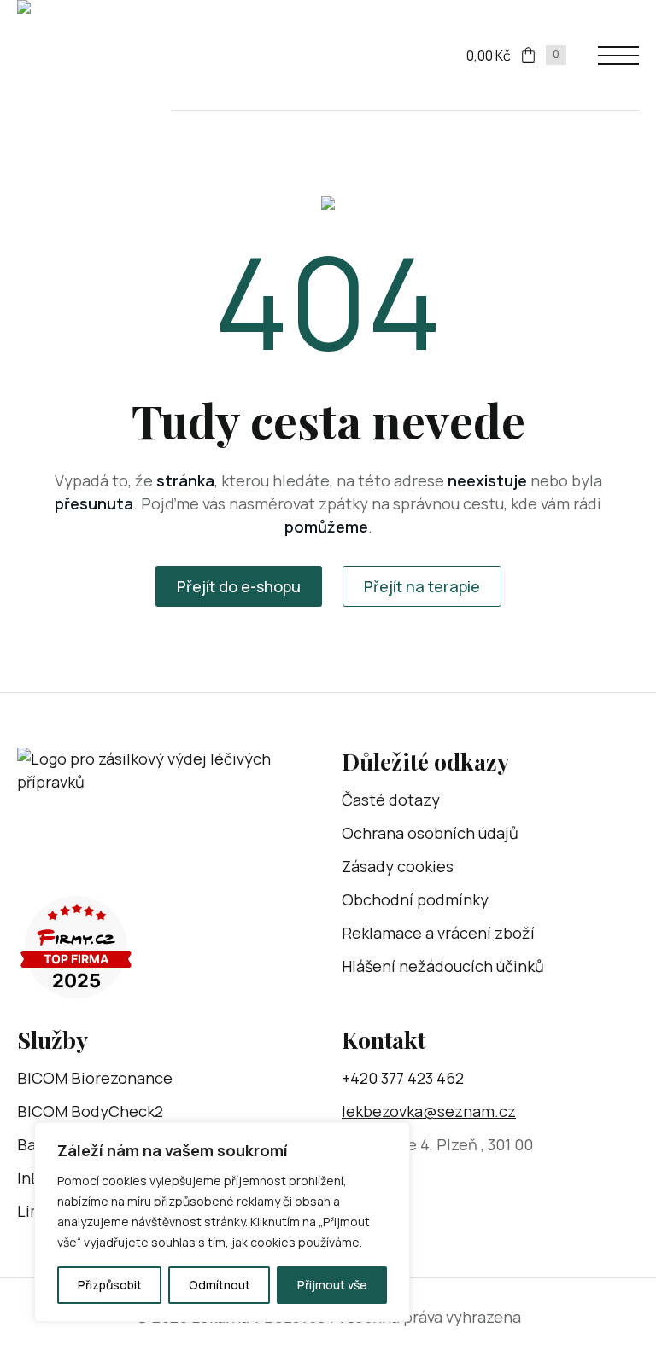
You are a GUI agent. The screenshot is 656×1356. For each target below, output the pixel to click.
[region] (222, 1222)
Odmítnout (219, 1285)
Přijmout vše (332, 1285)
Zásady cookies (398, 866)
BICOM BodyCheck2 (90, 1111)
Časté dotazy (391, 799)
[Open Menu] (618, 55)
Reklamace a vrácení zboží (438, 932)
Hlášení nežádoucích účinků (443, 966)
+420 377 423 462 (403, 1078)
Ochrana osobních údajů (430, 833)
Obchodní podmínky (415, 899)
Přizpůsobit (110, 1285)
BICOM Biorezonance (95, 1078)
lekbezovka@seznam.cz (429, 1111)
